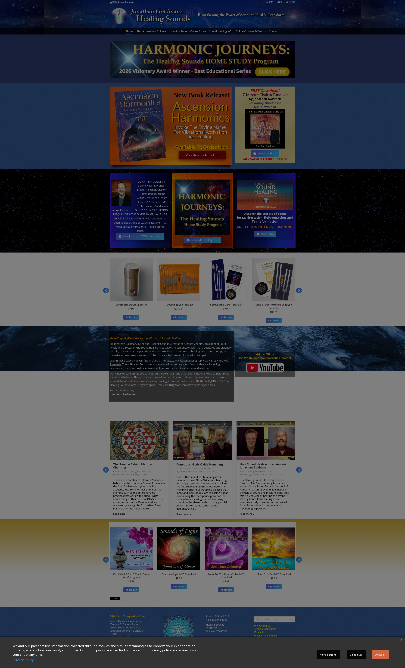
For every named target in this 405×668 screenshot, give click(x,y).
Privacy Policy (23, 660)
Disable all (356, 654)
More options (328, 654)
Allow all (380, 654)
